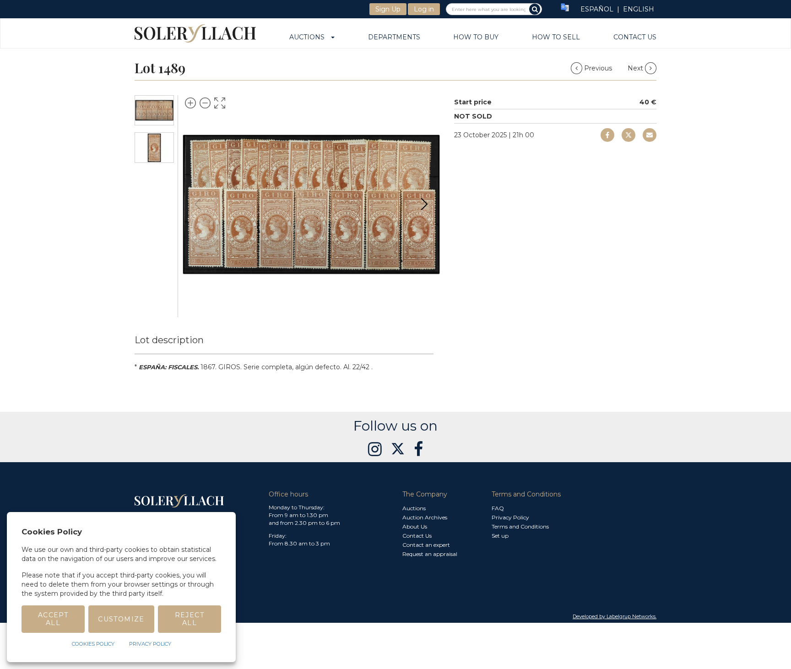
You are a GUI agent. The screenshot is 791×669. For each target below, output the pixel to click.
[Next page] (424, 204)
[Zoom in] (190, 102)
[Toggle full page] (219, 102)
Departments (394, 37)
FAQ (498, 508)
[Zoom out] (205, 102)
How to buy (475, 37)
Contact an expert (426, 544)
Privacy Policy (510, 517)
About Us (414, 526)
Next (636, 68)
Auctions (309, 37)
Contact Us (634, 37)
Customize (121, 619)
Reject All (189, 619)
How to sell (556, 37)
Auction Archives (424, 517)
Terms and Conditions (520, 526)
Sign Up (388, 9)
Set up (500, 535)
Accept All (53, 619)
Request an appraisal (429, 553)
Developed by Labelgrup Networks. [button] (614, 616)
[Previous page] (197, 204)
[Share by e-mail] (607, 135)
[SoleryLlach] (195, 33)
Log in (424, 9)
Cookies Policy (93, 644)
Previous (598, 68)
